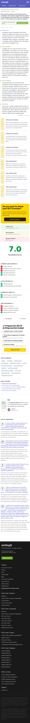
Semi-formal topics (6, 603)
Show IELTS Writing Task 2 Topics (11, 388)
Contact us (4, 690)
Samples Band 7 (5, 657)
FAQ (2, 572)
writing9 (4, 2)
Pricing (4, 5)
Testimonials (4, 574)
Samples (3, 596)
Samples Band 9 (5, 667)
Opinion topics (5, 637)
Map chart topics (6, 625)
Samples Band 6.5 (6, 655)
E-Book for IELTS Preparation (9, 677)
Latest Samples (5, 651)
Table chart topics (6, 620)
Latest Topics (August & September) (11, 598)
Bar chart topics (5, 616)
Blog (2, 577)
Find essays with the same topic (11, 385)
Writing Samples (5, 11)
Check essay (12, 5)
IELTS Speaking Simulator (8, 674)
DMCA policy (5, 586)
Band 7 (13, 11)
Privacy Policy (5, 581)
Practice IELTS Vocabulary (9, 390)
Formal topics (5, 600)
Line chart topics (6, 618)
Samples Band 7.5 (6, 660)
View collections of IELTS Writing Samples (13, 387)
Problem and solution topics (9, 642)
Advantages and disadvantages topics (12, 644)
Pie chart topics (5, 623)
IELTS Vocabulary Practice (8, 681)
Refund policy (5, 583)
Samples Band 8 (5, 662)
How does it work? (6, 567)
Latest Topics (22, 5)
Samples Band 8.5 (6, 664)
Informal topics (5, 605)
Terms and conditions (7, 579)
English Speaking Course (8, 679)
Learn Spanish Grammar (8, 684)
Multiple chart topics (7, 627)
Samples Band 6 (5, 653)
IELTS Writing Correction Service (10, 9)
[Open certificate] (4, 405)
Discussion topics (6, 640)
